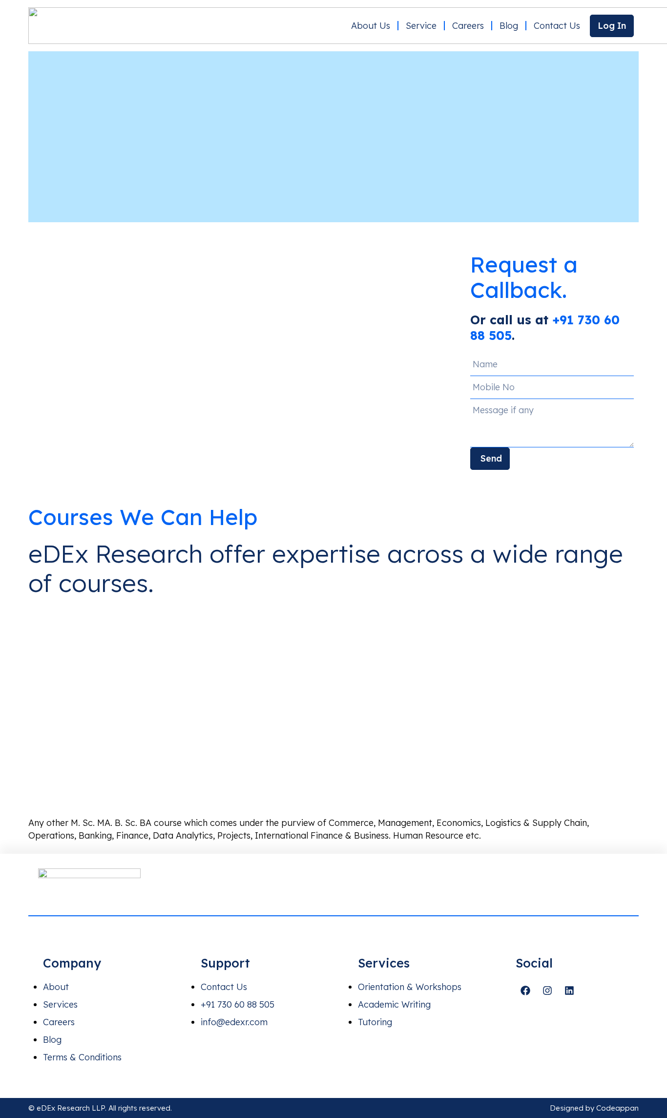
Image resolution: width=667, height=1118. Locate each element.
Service (421, 25)
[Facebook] (525, 990)
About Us (370, 25)
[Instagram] (547, 990)
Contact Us (557, 25)
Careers (468, 25)
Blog (509, 25)
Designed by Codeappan (594, 1108)
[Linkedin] (569, 990)
